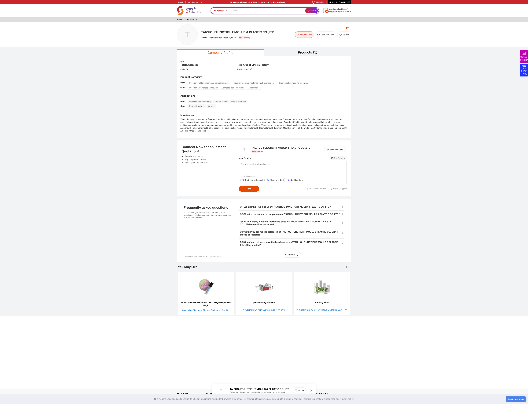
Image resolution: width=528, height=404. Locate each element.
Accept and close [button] (516, 399)
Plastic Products (238, 101)
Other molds (253, 88)
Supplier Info (191, 19)
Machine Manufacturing (200, 101)
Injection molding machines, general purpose (209, 83)
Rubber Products (196, 106)
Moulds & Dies (221, 101)
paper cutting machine (264, 302)
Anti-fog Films (322, 302)
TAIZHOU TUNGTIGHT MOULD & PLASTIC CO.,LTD (237, 32)
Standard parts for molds (233, 88)
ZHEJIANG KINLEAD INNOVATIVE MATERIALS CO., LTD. (322, 310)
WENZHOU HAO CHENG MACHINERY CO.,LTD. (264, 310)
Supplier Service (194, 2)
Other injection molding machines (293, 83)
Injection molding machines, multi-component (254, 83)
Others (211, 106)
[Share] (347, 27)
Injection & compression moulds (203, 88)
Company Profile (220, 53)
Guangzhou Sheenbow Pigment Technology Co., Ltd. (206, 310)
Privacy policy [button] (347, 399)
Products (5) (307, 52)
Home (180, 2)
